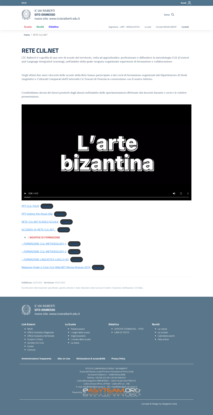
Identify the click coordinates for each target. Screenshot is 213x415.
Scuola (28, 27)
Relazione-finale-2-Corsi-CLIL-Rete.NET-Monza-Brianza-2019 (56, 267)
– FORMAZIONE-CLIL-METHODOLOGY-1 (44, 244)
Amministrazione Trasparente (36, 358)
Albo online (163, 339)
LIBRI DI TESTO (121, 332)
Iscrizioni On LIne (35, 342)
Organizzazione (78, 336)
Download (47, 206)
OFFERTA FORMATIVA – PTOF (129, 329)
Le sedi (148, 27)
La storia (75, 342)
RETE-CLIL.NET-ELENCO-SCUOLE (40, 222)
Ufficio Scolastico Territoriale (40, 336)
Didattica (54, 27)
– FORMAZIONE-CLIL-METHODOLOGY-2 (44, 251)
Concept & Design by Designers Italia (159, 403)
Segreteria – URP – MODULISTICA (124, 27)
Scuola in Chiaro (35, 339)
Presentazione (78, 329)
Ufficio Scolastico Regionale (40, 332)
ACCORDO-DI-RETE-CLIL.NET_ (39, 230)
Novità (40, 27)
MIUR (30, 329)
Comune (31, 349)
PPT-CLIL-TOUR (30, 206)
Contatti (185, 27)
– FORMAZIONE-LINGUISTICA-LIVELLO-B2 (45, 259)
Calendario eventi (166, 336)
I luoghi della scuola (80, 332)
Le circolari (163, 332)
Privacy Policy (118, 358)
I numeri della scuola (81, 339)
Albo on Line (64, 358)
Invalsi (30, 346)
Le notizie (162, 329)
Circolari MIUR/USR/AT (166, 27)
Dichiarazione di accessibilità (90, 358)
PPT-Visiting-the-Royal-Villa (37, 214)
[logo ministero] (26, 14)
